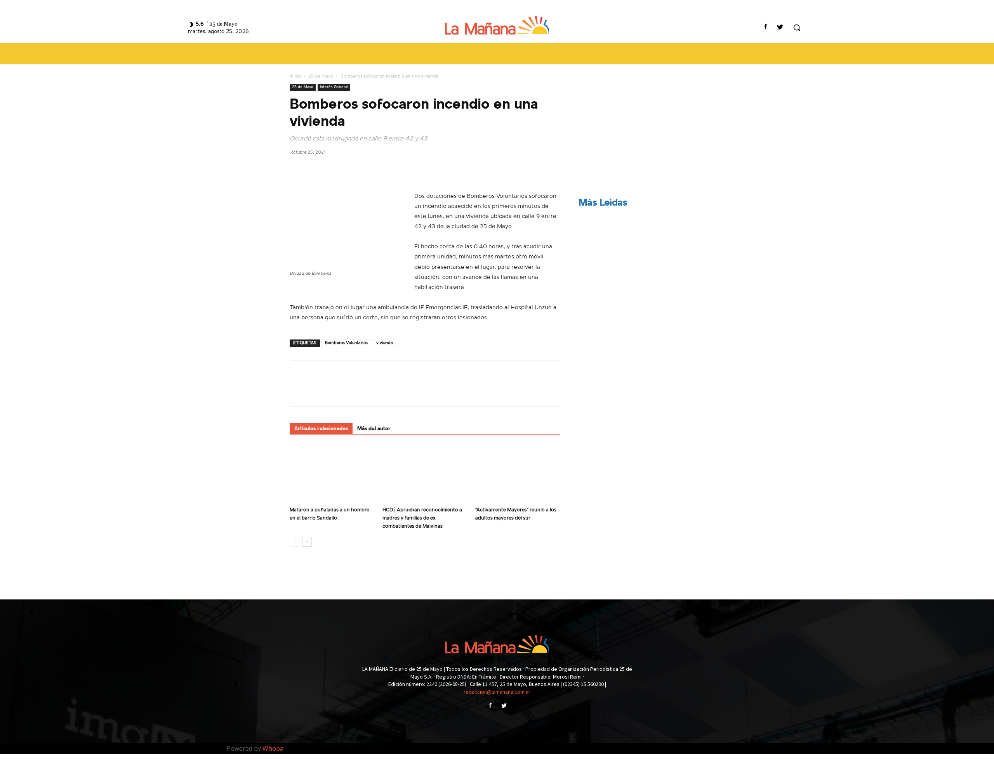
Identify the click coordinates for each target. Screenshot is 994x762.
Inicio (295, 76)
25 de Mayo (320, 76)
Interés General (334, 87)
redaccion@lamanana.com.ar (497, 691)
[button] (796, 27)
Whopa (272, 748)
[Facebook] (766, 28)
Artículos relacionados (321, 429)
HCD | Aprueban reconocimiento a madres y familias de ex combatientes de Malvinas (422, 518)
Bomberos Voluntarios (346, 343)
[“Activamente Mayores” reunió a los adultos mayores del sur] (517, 474)
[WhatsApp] (351, 169)
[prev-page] (294, 542)
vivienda (384, 343)
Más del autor (374, 429)
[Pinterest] (333, 169)
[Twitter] (780, 28)
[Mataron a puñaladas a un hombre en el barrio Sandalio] (332, 474)
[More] (369, 169)
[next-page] (307, 542)
